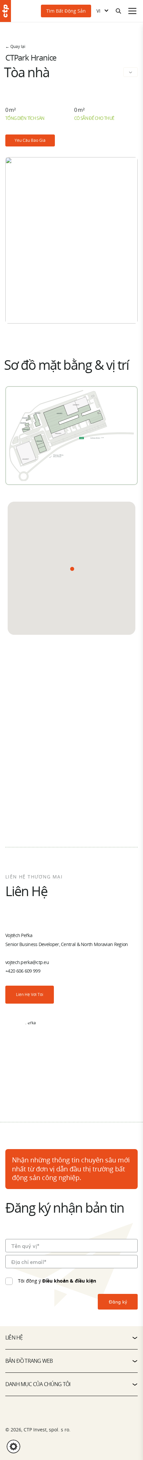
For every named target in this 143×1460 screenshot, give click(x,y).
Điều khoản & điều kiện (69, 1281)
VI (98, 11)
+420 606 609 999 (22, 971)
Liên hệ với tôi (29, 994)
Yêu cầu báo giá (30, 140)
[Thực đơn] (132, 11)
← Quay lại (15, 46)
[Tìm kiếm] (118, 11)
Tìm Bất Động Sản (66, 11)
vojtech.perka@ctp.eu (27, 962)
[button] (72, 569)
